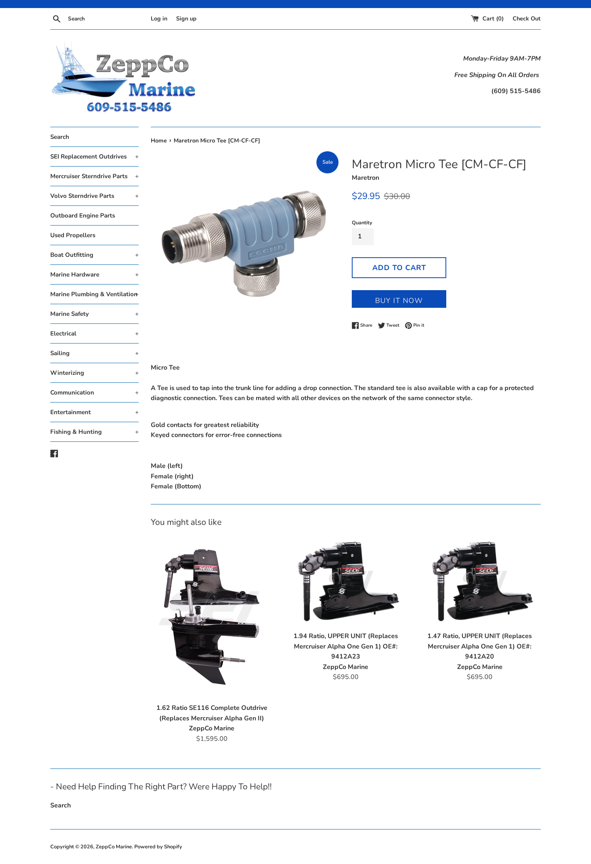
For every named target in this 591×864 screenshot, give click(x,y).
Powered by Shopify (158, 846)
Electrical (94, 333)
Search (59, 137)
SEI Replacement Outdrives (94, 156)
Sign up (186, 18)
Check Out (527, 18)
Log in (159, 18)
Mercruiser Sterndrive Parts (94, 176)
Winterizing (94, 373)
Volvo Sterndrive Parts (94, 196)
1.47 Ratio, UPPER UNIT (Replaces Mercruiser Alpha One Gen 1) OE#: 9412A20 (479, 646)
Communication (94, 392)
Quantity (362, 222)
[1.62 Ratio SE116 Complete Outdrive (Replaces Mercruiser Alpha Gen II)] (212, 617)
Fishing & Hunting (94, 432)
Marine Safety (94, 314)
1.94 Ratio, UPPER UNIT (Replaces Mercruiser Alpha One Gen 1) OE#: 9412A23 (345, 646)
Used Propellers (72, 235)
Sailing (94, 353)
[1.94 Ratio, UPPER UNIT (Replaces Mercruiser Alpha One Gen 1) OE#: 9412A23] (345, 581)
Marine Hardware (94, 274)
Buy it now (399, 300)
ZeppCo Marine (114, 846)
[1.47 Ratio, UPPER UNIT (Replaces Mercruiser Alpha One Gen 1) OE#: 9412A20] (480, 581)
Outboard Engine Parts (82, 215)
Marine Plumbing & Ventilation (94, 294)
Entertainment (94, 412)
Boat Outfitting (94, 255)
